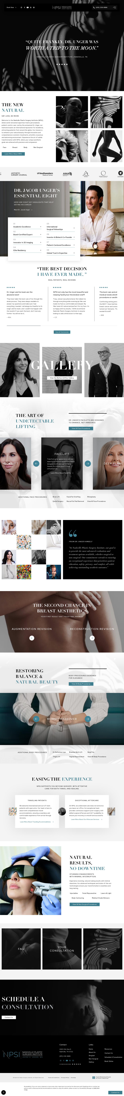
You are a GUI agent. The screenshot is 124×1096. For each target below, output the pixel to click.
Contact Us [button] (115, 1092)
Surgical (92, 1055)
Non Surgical (38, 147)
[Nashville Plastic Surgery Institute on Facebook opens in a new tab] (24, 7)
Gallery (91, 1062)
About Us (92, 1052)
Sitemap (73, 1077)
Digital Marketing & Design (103, 1077)
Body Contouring (78, 898)
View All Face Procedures (81, 428)
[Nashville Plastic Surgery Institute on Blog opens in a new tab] (34, 7)
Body (25, 147)
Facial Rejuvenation (89, 893)
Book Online (109, 1061)
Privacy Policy (65, 1077)
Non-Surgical (93, 1059)
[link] (100, 7)
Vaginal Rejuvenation (76, 757)
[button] (3, 1092)
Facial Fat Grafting (73, 497)
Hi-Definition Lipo (59, 752)
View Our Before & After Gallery (62, 378)
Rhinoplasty (91, 497)
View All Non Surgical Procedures (85, 904)
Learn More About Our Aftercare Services (85, 819)
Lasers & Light (106, 893)
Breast (15, 147)
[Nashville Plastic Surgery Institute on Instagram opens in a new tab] (21, 7)
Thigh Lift (56, 757)
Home (91, 1049)
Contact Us (9, 1017)
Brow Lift (56, 497)
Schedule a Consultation (113, 1057)
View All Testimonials (62, 332)
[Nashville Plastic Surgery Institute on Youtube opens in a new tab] (27, 7)
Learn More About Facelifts (61, 473)
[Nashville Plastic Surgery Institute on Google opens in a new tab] (31, 7)
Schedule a (28, 1004)
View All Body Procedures (81, 684)
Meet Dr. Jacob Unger (22, 210)
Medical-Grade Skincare (101, 898)
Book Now (10, 7)
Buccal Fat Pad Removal (75, 501)
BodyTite (91, 752)
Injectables (74, 893)
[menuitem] (93, 1049)
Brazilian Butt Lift (75, 752)
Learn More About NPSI (13, 154)
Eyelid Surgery (58, 501)
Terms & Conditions (54, 1077)
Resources (108, 1049)
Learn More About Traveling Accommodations (35, 822)
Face (4, 147)
